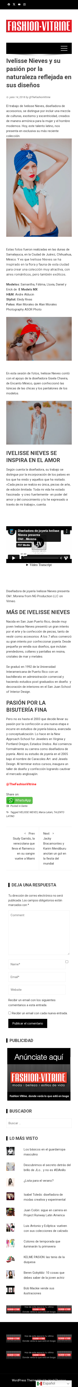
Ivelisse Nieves (41, 259)
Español (48, 1383)
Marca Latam (46, 812)
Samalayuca (14, 254)
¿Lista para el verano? (39, 1181)
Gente (24, 806)
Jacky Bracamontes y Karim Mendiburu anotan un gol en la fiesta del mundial (54, 848)
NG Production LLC (45, 596)
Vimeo (10, 601)
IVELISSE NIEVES (28, 812)
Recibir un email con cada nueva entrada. (40, 1013)
